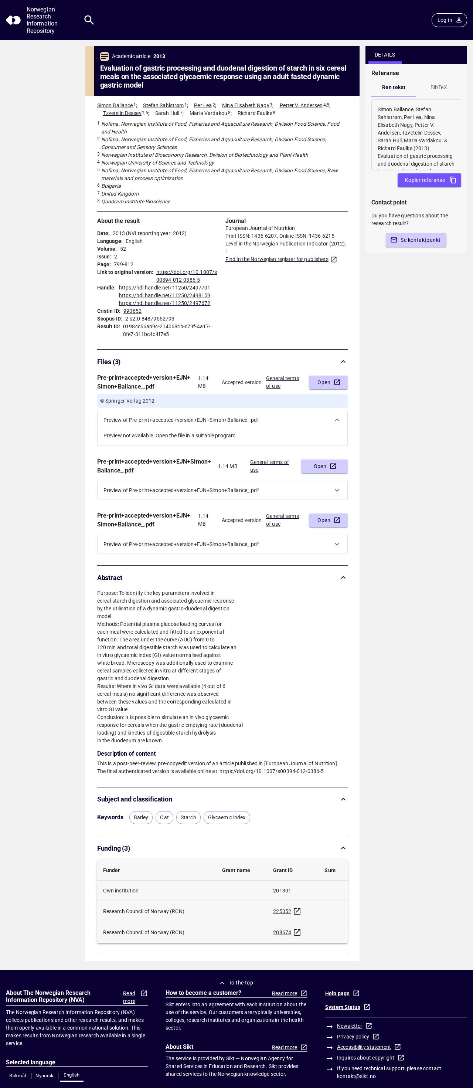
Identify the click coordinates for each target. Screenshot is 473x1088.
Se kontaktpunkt (420, 240)
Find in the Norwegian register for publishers (277, 259)
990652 (132, 311)
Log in (445, 20)
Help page (337, 993)
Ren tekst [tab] (394, 87)
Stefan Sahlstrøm (163, 105)
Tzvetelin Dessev (122, 113)
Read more (129, 997)
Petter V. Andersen (301, 105)
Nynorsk (44, 1075)
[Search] (89, 20)
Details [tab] (385, 55)
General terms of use (282, 382)
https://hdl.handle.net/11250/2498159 (165, 295)
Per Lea (203, 105)
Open (323, 382)
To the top (241, 983)
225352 (282, 911)
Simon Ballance (115, 105)
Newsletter (349, 1026)
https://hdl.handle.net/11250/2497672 (165, 303)
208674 (282, 932)
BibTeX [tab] (439, 87)
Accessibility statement (364, 1047)
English (72, 1075)
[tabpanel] (416, 134)
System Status (342, 1007)
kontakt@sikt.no (356, 1076)
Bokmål (17, 1075)
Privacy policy (353, 1037)
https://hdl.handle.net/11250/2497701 (165, 288)
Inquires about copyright (365, 1058)
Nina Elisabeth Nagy (245, 105)
